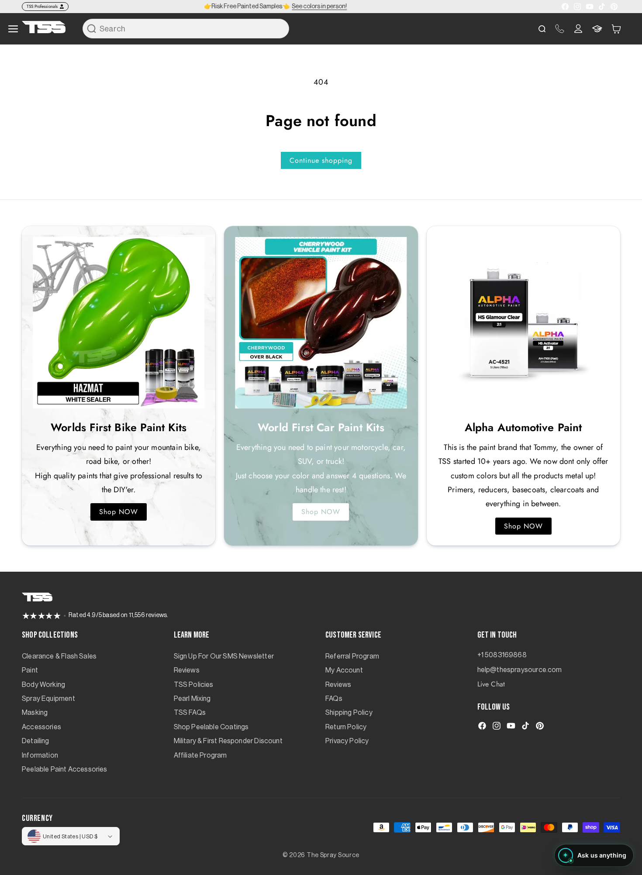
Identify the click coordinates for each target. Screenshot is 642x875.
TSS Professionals (42, 6)
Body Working (43, 684)
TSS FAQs (190, 712)
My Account (344, 670)
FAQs (333, 698)
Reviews (187, 670)
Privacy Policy (347, 741)
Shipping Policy (349, 712)
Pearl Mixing (192, 698)
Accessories (41, 727)
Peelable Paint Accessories (64, 769)
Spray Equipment (48, 698)
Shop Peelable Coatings (211, 727)
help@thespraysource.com (519, 669)
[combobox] (186, 28)
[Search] (91, 28)
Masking (35, 712)
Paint (30, 670)
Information (40, 755)
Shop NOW (118, 512)
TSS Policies (194, 684)
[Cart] (616, 29)
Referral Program (352, 656)
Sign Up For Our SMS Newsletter (224, 656)
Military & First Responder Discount (228, 741)
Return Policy (345, 727)
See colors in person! (319, 6)
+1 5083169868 (502, 655)
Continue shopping (321, 160)
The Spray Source (333, 855)
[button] (616, 28)
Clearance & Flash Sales (59, 656)
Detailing (35, 741)
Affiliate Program (200, 755)
